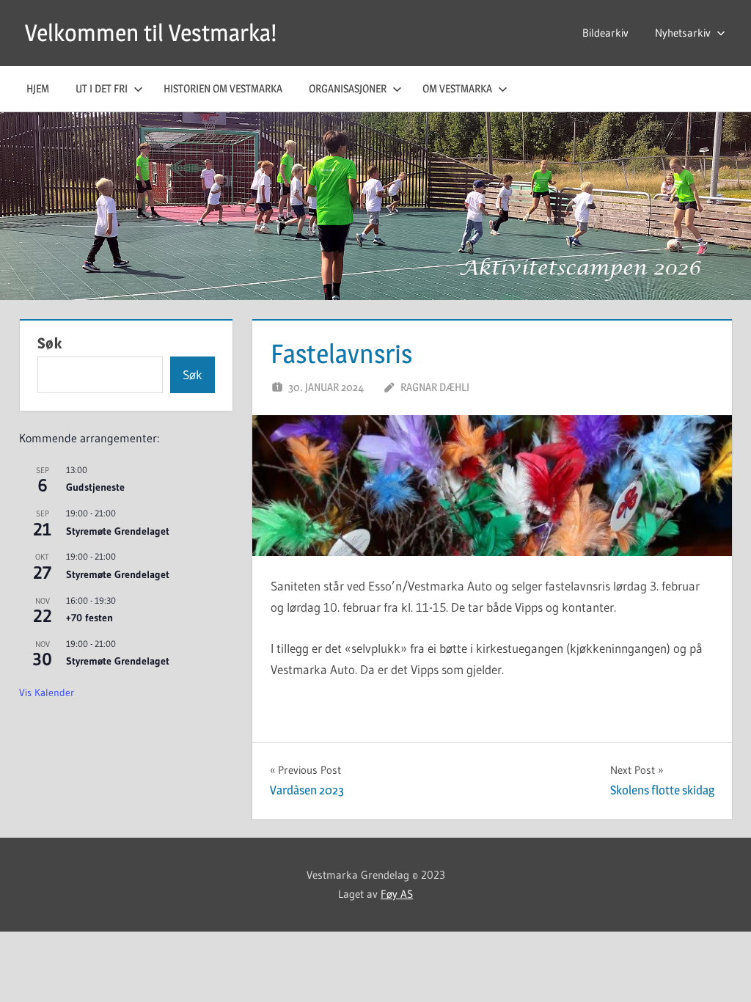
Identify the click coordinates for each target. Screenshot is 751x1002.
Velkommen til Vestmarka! (150, 32)
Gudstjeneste (95, 487)
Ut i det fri (102, 88)
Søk (49, 343)
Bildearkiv (605, 33)
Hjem (37, 88)
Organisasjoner (348, 88)
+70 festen (89, 617)
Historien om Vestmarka (223, 88)
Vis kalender (46, 692)
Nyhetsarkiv (683, 33)
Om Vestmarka (457, 88)
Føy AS (397, 894)
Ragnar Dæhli (434, 387)
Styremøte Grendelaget (117, 531)
